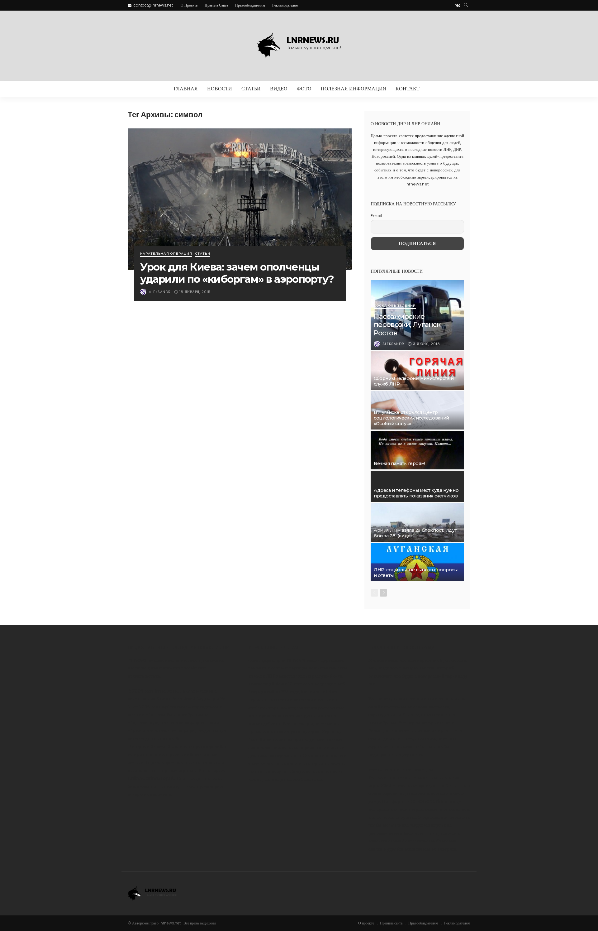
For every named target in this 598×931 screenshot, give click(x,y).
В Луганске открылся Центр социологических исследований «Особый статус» (411, 418)
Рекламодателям (285, 5)
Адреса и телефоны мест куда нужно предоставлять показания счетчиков (416, 493)
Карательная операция (166, 254)
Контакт (408, 88)
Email (376, 216)
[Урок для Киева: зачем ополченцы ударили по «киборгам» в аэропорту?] (240, 199)
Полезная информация (353, 88)
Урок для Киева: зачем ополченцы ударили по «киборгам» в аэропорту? (237, 273)
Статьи (251, 88)
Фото (304, 88)
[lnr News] (299, 45)
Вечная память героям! (399, 463)
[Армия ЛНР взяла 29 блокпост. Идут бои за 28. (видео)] (417, 522)
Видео (278, 88)
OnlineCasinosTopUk (151, 778)
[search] (466, 5)
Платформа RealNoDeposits (413, 801)
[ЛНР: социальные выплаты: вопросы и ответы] (417, 562)
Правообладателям (250, 5)
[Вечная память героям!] (417, 450)
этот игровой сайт (285, 763)
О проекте (189, 5)
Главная (186, 88)
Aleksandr (160, 291)
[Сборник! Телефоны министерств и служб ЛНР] (417, 370)
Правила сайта (216, 5)
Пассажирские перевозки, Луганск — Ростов (411, 324)
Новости (219, 88)
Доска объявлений (395, 306)
